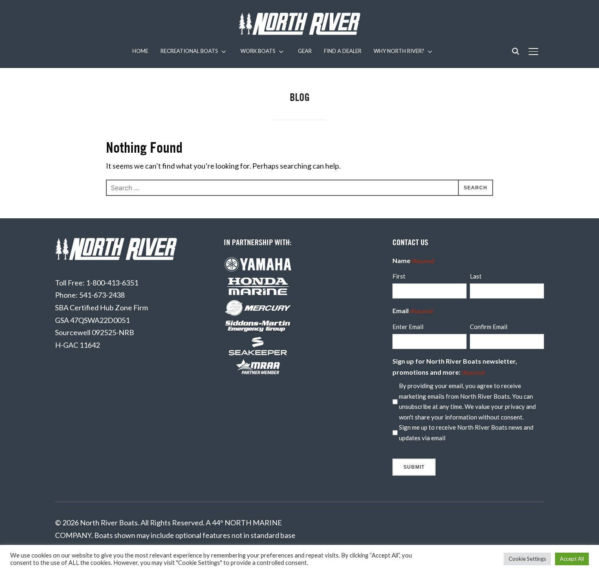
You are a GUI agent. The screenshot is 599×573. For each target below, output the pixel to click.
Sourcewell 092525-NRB (94, 332)
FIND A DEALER (342, 51)
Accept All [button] (572, 558)
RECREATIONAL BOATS (189, 51)
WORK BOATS (257, 51)
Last (476, 276)
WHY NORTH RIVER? (399, 51)
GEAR (305, 51)
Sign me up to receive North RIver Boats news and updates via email (466, 432)
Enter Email (407, 326)
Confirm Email (488, 326)
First (398, 276)
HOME (140, 51)
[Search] (515, 50)
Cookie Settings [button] (527, 558)
